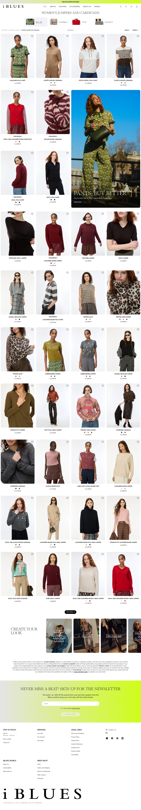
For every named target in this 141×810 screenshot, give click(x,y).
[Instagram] (106, 738)
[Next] (31, 56)
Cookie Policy (75, 740)
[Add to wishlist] (32, 36)
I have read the (71, 708)
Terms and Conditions (77, 733)
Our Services (41, 737)
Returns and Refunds (43, 771)
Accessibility (74, 755)
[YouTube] (122, 738)
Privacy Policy (76, 708)
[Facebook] (112, 738)
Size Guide (40, 740)
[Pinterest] (117, 738)
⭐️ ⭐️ (70, 1)
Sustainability (7, 768)
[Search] (121, 7)
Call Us (5, 733)
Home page (4, 30)
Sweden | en (112, 730)
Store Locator (7, 739)
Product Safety (75, 751)
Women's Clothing (14, 30)
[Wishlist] (131, 7)
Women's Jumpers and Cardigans (30, 30)
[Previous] (4, 56)
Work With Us (7, 771)
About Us (6, 764)
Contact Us (6, 742)
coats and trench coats (80, 672)
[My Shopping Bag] (137, 7)
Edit (106, 733)
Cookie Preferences (77, 744)
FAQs (39, 764)
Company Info (75, 748)
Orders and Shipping (43, 768)
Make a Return (41, 775)
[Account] (126, 7)
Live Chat (40, 733)
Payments (40, 778)
